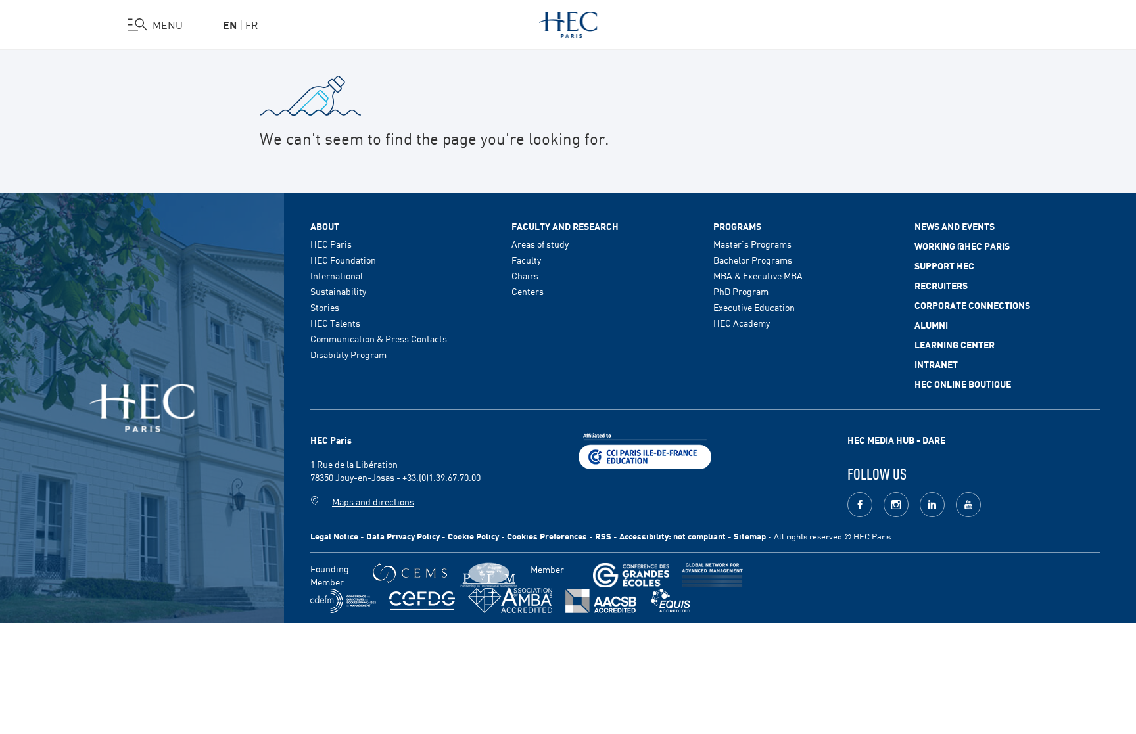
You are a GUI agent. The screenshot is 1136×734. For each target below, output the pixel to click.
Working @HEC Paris (962, 245)
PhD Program (741, 291)
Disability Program (348, 354)
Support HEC (944, 265)
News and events (954, 226)
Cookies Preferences (547, 536)
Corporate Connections (972, 304)
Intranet (936, 364)
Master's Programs (752, 243)
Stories (324, 306)
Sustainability (338, 291)
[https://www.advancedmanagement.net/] (712, 575)
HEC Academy (741, 322)
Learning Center (954, 344)
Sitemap (750, 536)
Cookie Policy (473, 536)
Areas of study (540, 243)
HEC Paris (331, 243)
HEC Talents (335, 322)
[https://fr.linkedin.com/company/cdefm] (343, 601)
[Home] (568, 22)
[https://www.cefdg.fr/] (422, 600)
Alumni (931, 324)
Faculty (526, 259)
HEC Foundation (343, 259)
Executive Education (754, 306)
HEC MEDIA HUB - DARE (896, 439)
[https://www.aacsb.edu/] (600, 601)
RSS (603, 536)
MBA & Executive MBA (758, 275)
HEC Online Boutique (962, 383)
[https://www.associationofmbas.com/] (510, 600)
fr (251, 24)
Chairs (524, 275)
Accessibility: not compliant (672, 536)
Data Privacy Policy (403, 536)
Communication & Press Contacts (378, 338)
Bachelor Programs (752, 259)
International (336, 275)
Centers (527, 291)
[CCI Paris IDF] (645, 449)
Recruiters (941, 285)
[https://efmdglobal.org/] (670, 601)
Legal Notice (334, 536)
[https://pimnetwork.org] (488, 575)
